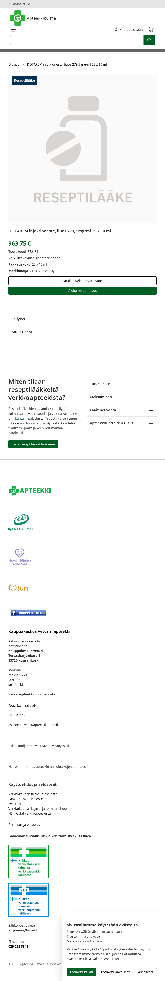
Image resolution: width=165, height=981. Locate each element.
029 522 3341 (18, 946)
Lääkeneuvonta (103, 409)
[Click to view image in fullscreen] (82, 149)
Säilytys (18, 318)
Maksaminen (101, 396)
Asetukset (145, 972)
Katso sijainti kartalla (24, 641)
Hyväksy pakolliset (115, 972)
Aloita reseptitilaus (82, 290)
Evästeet (14, 804)
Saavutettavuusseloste (25, 799)
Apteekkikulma (41, 18)
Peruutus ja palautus (24, 824)
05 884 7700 (17, 715)
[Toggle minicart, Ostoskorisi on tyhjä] (151, 29)
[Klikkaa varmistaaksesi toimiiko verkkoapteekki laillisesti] (82, 900)
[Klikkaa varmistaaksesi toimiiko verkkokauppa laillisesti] (82, 861)
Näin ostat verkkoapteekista (29, 813)
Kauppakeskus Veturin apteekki (39, 631)
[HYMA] (82, 557)
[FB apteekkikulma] (82, 612)
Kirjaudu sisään (131, 29)
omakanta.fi (17, 418)
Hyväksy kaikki (81, 972)
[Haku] (149, 40)
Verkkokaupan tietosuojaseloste (32, 794)
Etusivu (14, 64)
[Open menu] (13, 29)
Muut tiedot (22, 331)
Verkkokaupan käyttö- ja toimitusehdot (37, 808)
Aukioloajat (16, 4)
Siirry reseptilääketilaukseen (33, 444)
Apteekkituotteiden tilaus (111, 423)
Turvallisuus (100, 383)
